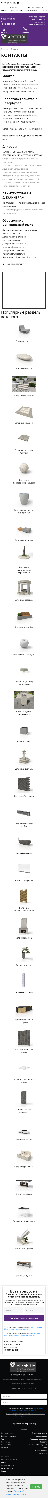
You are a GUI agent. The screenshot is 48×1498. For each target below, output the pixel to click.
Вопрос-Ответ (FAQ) (38, 1445)
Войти (4, 32)
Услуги (4, 1439)
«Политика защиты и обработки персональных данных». (22, 1334)
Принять (36, 1486)
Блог (45, 1448)
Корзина (25, 32)
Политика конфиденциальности (22, 1384)
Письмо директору (15, 264)
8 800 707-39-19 (8, 19)
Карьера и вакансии (38, 1439)
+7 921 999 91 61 (8, 24)
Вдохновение (41, 1436)
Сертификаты (41, 1450)
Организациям (16, 10)
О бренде (12, 7)
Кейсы (44, 10)
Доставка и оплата (35, 7)
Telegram (42, 17)
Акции (3, 10)
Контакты (5, 1448)
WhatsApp (33, 17)
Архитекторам (32, 10)
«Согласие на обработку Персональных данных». (23, 1328)
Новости (43, 1442)
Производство (7, 1442)
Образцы (43, 1453)
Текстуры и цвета (39, 1433)
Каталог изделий (8, 1433)
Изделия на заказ (8, 1436)
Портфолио (6, 1445)
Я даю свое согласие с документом (23, 1328)
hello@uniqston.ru (37, 24)
